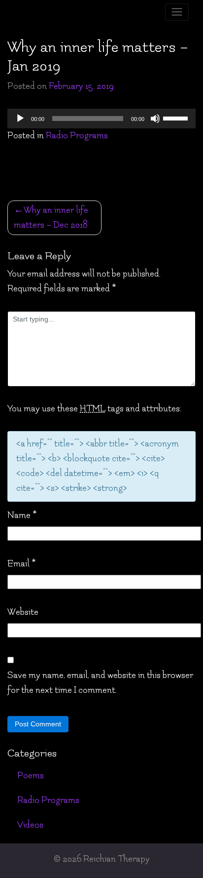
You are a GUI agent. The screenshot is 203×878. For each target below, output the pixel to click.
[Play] (20, 118)
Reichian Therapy (116, 859)
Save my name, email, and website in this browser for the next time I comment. (100, 682)
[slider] (177, 117)
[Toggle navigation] (177, 12)
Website (22, 612)
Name (21, 515)
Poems (30, 775)
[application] (101, 118)
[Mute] (155, 118)
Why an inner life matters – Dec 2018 (51, 217)
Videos (30, 825)
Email (21, 564)
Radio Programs (77, 135)
